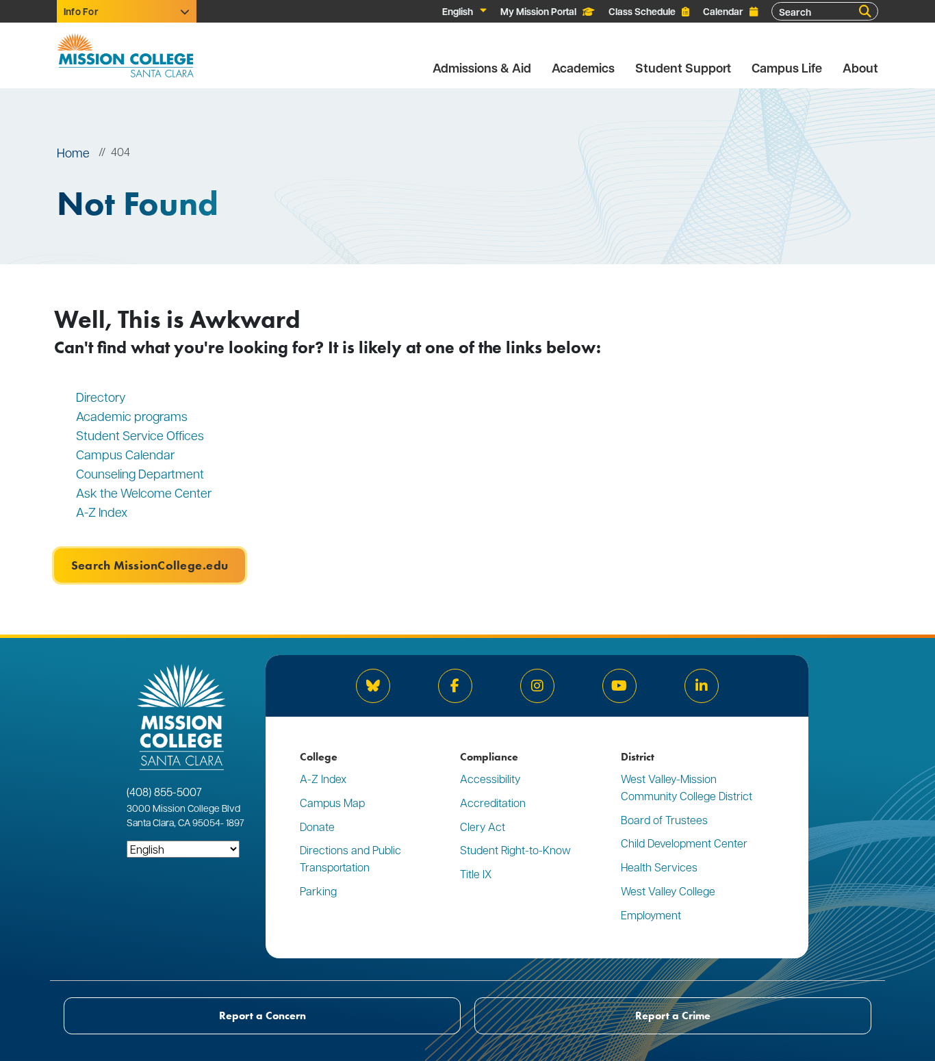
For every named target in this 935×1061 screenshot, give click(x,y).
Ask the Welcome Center (144, 492)
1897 (234, 822)
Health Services (659, 867)
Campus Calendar (125, 454)
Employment (651, 915)
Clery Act (482, 826)
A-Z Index (101, 512)
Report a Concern (262, 1015)
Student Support (683, 68)
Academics (583, 68)
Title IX (475, 874)
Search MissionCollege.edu (149, 565)
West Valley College (668, 891)
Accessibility (490, 778)
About (860, 68)
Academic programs (132, 416)
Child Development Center (684, 843)
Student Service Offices (140, 435)
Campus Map (332, 802)
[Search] (865, 11)
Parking (318, 891)
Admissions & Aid (482, 68)
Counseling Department (141, 473)
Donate (317, 826)
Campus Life (787, 68)
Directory (101, 397)
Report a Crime (672, 1015)
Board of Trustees (664, 820)
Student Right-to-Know (515, 850)
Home (73, 152)
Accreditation (493, 802)
